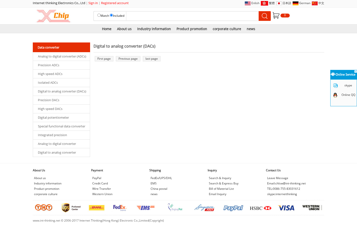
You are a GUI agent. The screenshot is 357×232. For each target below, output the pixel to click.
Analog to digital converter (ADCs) (62, 56)
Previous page (128, 59)
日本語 (286, 3)
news (251, 28)
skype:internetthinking (282, 194)
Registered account (115, 3)
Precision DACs (48, 100)
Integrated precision (52, 135)
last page (151, 59)
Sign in (93, 3)
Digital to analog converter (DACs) (62, 91)
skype (348, 85)
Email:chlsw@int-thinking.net (286, 183)
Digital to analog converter (57, 152)
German (304, 3)
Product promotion (192, 28)
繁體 (272, 3)
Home (106, 28)
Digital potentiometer (53, 117)
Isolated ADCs (48, 82)
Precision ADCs (48, 65)
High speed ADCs (50, 74)
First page (104, 59)
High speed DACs (50, 109)
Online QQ (348, 95)
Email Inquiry (217, 194)
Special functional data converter (61, 126)
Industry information (154, 28)
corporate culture (227, 28)
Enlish (255, 3)
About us (124, 28)
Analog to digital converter (57, 143)
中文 (321, 3)
